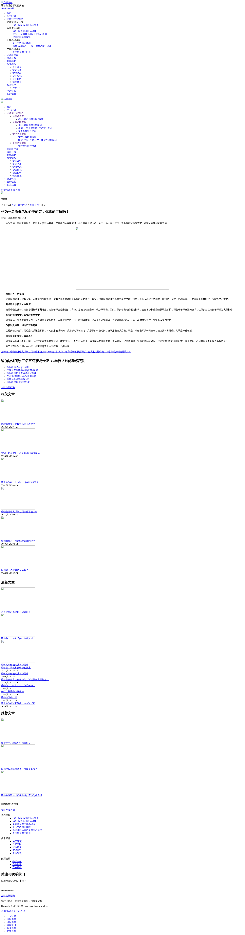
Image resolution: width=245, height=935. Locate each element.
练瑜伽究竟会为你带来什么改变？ (18, 424)
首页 (9, 13)
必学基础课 (18, 116)
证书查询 (17, 850)
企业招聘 (17, 79)
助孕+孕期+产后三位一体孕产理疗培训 (31, 46)
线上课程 (11, 85)
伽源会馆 (11, 58)
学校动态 (17, 73)
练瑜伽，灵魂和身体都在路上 (16, 667)
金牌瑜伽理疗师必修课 (23, 824)
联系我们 (11, 94)
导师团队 (17, 844)
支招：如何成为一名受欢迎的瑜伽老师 (20, 453)
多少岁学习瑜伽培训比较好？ (16, 612)
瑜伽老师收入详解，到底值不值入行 (19, 511)
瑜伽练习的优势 (9, 697)
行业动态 (11, 64)
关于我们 (11, 16)
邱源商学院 (12, 55)
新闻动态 (22, 205)
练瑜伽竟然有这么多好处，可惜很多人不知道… (25, 679)
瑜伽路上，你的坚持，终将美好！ (18, 638)
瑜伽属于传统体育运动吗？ (14, 570)
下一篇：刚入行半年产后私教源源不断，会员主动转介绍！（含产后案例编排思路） (89, 351)
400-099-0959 (7, 8)
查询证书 (11, 91)
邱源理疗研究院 (15, 19)
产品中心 (17, 88)
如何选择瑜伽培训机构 (12, 691)
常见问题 (17, 70)
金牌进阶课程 (19, 122)
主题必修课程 (19, 143)
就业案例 (17, 847)
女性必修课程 (19, 134)
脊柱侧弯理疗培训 (21, 52)
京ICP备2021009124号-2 (13, 911)
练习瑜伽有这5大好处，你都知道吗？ (20, 482)
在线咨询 (15, 190)
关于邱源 (17, 841)
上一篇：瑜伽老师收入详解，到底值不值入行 (24, 351)
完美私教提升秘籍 (21, 37)
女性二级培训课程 (21, 43)
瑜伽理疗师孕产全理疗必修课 (27, 830)
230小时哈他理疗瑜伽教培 (25, 25)
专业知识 (17, 67)
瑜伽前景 (34, 205)
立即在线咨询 (8, 387)
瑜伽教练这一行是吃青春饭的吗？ (18, 541)
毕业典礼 (17, 76)
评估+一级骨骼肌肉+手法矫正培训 (29, 34)
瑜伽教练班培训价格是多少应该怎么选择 (21, 795)
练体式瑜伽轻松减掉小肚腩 (14, 664)
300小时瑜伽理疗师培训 (24, 31)
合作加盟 (17, 864)
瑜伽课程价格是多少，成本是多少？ (19, 769)
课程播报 (17, 82)
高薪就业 (11, 61)
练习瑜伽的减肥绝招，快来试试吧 (18, 703)
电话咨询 (5, 190)
